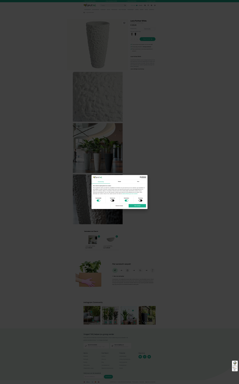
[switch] (112, 201)
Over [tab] (138, 181)
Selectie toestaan (119, 205)
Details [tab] (119, 181)
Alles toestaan (137, 205)
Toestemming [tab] (101, 181)
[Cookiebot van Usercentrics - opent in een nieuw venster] (140, 177)
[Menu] (237, 361)
